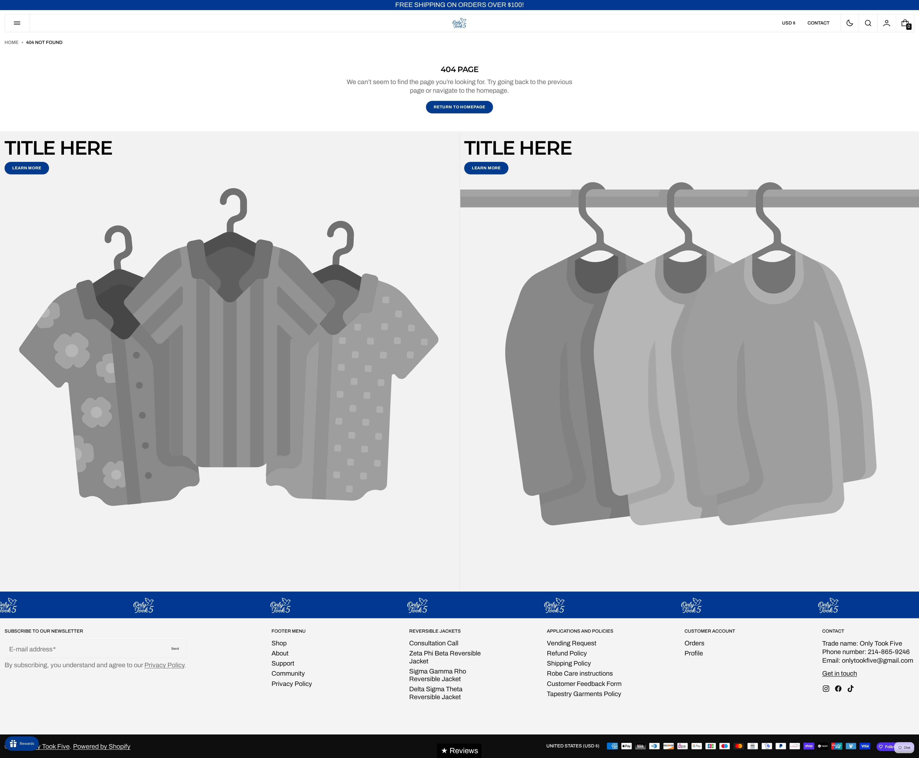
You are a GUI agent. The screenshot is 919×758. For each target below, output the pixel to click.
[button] (868, 23)
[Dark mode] (850, 23)
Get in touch (839, 673)
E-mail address (31, 649)
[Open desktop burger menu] (17, 23)
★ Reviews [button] (459, 750)
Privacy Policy (164, 665)
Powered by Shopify (101, 746)
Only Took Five (48, 746)
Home (12, 42)
